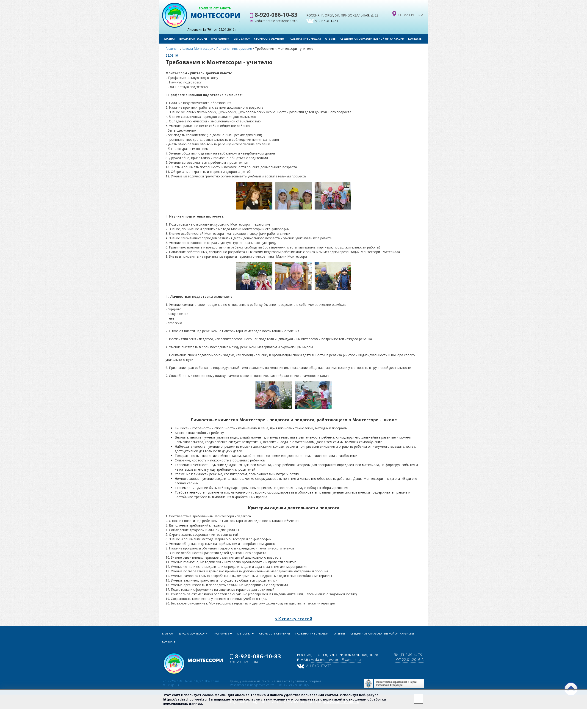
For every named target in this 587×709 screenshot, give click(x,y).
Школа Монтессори (193, 38)
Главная (169, 38)
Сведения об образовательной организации (372, 38)
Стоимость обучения (269, 38)
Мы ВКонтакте (327, 21)
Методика (240, 38)
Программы (219, 38)
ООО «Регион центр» (294, 685)
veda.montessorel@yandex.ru (277, 21)
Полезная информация (305, 38)
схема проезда (410, 15)
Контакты (415, 38)
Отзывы (330, 38)
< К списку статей (293, 618)
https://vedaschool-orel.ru (185, 699)
